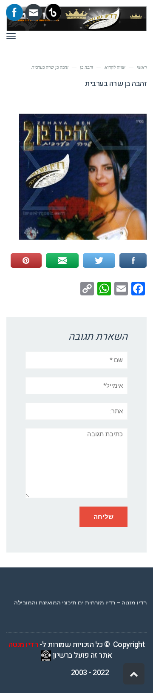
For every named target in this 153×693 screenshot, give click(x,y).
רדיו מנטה (23, 644)
